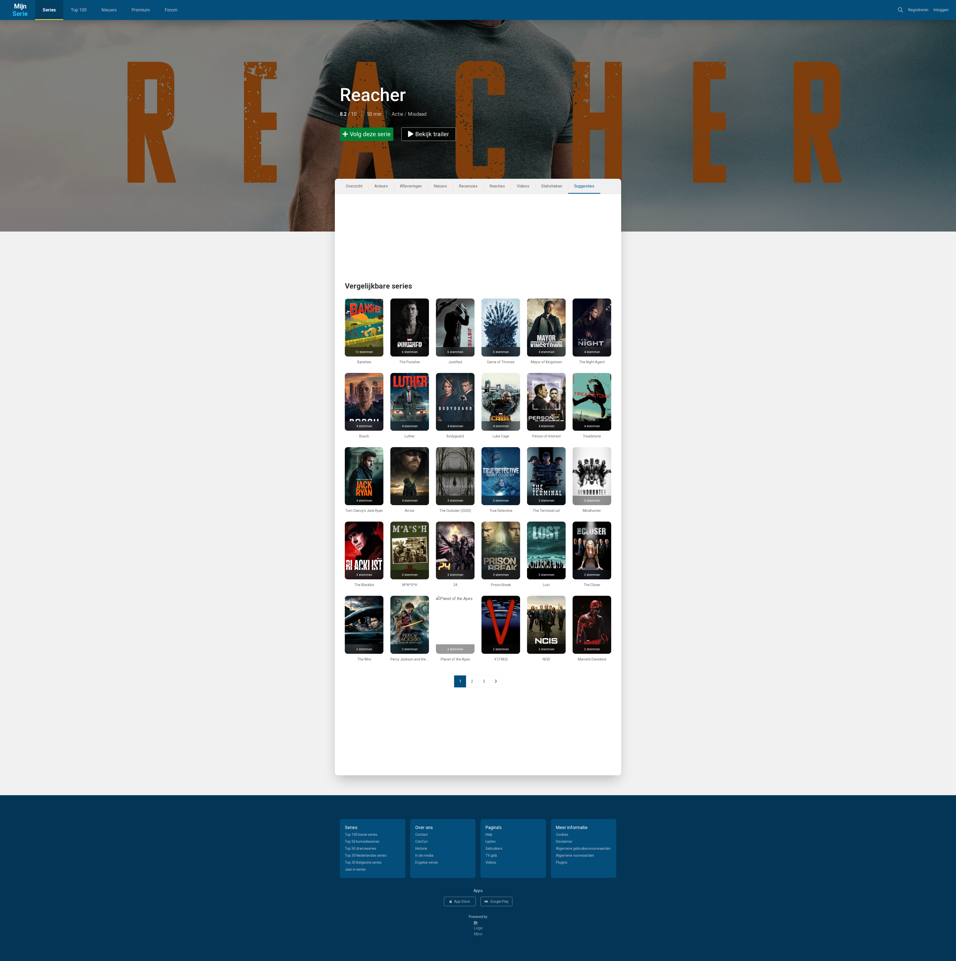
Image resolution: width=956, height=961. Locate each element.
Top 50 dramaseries (360, 848)
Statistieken (551, 186)
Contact (421, 835)
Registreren (918, 9)
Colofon (421, 841)
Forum (171, 9)
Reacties (497, 186)
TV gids (491, 855)
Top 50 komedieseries (362, 841)
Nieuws (109, 9)
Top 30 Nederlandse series (365, 855)
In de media (424, 855)
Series (49, 9)
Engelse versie (426, 862)
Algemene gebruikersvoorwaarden (583, 848)
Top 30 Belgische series (363, 862)
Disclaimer (564, 841)
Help (488, 835)
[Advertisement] (478, 229)
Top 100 (79, 9)
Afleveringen (411, 186)
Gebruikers (493, 848)
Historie (421, 848)
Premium (141, 9)
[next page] (496, 681)
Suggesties (584, 186)
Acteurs (381, 186)
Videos (523, 186)
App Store (462, 901)
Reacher (373, 95)
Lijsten (490, 841)
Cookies (562, 835)
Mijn (20, 9)
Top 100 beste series (361, 835)
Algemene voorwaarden (575, 855)
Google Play (499, 901)
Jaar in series (355, 869)
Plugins (561, 862)
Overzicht (354, 186)
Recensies (468, 186)
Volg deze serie (370, 134)
